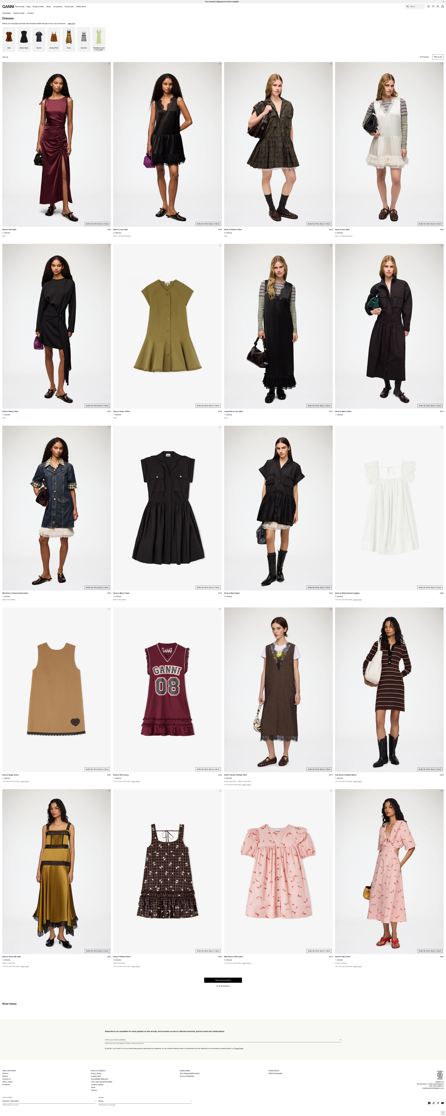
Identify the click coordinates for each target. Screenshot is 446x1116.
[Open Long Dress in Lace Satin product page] (278, 326)
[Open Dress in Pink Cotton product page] (389, 871)
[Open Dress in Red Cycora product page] (167, 689)
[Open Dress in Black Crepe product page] (56, 326)
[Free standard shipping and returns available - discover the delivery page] (223, 1)
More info (71, 24)
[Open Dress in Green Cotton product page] (167, 326)
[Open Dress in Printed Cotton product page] (278, 144)
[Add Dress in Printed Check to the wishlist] (220, 791)
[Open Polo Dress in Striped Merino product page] (389, 689)
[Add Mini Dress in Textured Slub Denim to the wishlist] (109, 427)
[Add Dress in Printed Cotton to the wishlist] (331, 64)
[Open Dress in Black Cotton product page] (389, 326)
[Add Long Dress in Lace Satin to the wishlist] (331, 245)
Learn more (357, 600)
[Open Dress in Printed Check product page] (167, 871)
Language (100, 1097)
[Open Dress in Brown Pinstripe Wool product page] (278, 689)
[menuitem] (19, 7)
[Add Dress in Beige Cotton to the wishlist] (109, 609)
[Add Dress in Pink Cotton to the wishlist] (442, 791)
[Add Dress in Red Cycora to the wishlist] (220, 609)
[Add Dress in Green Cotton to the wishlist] (220, 245)
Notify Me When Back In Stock (97, 224)
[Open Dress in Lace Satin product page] (167, 144)
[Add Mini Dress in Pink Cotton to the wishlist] (331, 791)
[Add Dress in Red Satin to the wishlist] (109, 64)
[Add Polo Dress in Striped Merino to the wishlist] (442, 609)
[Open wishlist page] (433, 6)
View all (5, 57)
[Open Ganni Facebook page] (438, 1103)
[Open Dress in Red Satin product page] (56, 144)
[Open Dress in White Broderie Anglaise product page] (389, 508)
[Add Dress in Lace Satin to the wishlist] (220, 64)
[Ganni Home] (8, 6)
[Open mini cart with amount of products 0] (442, 6)
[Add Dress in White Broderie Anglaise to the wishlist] (442, 427)
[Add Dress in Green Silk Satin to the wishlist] (109, 791)
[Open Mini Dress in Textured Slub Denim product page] (56, 508)
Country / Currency (7, 1097)
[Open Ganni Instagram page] (429, 1103)
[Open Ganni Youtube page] (442, 1103)
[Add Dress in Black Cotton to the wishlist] (442, 245)
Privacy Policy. (238, 1048)
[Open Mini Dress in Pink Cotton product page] (278, 871)
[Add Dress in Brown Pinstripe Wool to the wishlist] (331, 609)
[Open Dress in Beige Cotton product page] (56, 689)
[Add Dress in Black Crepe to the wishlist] (109, 245)
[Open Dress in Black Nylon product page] (278, 508)
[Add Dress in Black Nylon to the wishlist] (331, 427)
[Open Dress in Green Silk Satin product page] (56, 871)
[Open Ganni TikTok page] (433, 1103)
